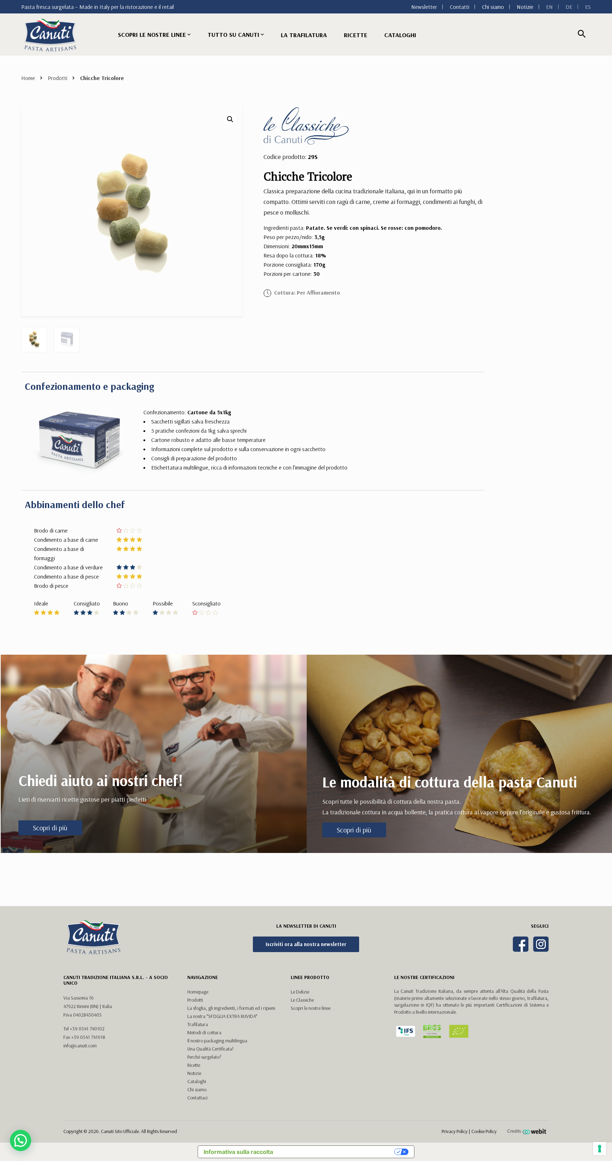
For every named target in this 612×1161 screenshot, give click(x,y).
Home (28, 77)
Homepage (197, 992)
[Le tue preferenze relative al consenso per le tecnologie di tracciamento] (599, 1148)
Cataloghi (400, 35)
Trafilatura (197, 1024)
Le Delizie (300, 992)
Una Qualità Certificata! (210, 1049)
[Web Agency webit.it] (535, 1131)
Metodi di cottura (204, 1032)
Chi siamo (493, 6)
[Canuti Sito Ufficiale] (50, 34)
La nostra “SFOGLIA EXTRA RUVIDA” (222, 1016)
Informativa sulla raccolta (238, 1151)
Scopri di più (50, 827)
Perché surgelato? (204, 1057)
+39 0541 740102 (87, 1028)
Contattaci (197, 1097)
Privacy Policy (455, 1131)
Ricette (355, 35)
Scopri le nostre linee (152, 34)
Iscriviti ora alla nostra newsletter (306, 944)
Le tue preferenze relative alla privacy (337, 1151)
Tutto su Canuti (233, 34)
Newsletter (424, 6)
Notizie (525, 6)
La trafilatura (304, 35)
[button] (230, 119)
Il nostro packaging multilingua (217, 1040)
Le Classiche (302, 1000)
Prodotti (57, 77)
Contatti (459, 6)
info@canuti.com (80, 1045)
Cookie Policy (484, 1131)
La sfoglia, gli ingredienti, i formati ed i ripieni (231, 1008)
